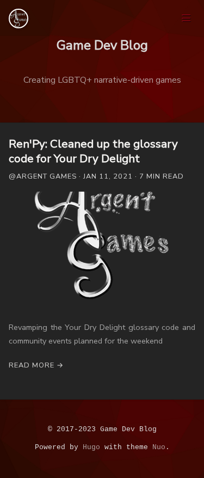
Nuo (158, 447)
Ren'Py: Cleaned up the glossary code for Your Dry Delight (93, 151)
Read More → (36, 365)
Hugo (91, 447)
